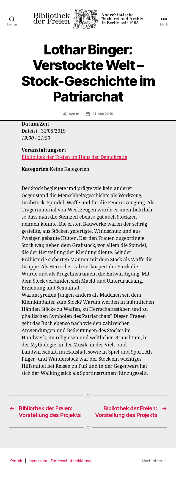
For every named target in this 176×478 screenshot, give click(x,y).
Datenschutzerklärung (71, 460)
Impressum (37, 460)
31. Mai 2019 (102, 114)
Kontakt (16, 460)
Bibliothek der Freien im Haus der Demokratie (74, 157)
